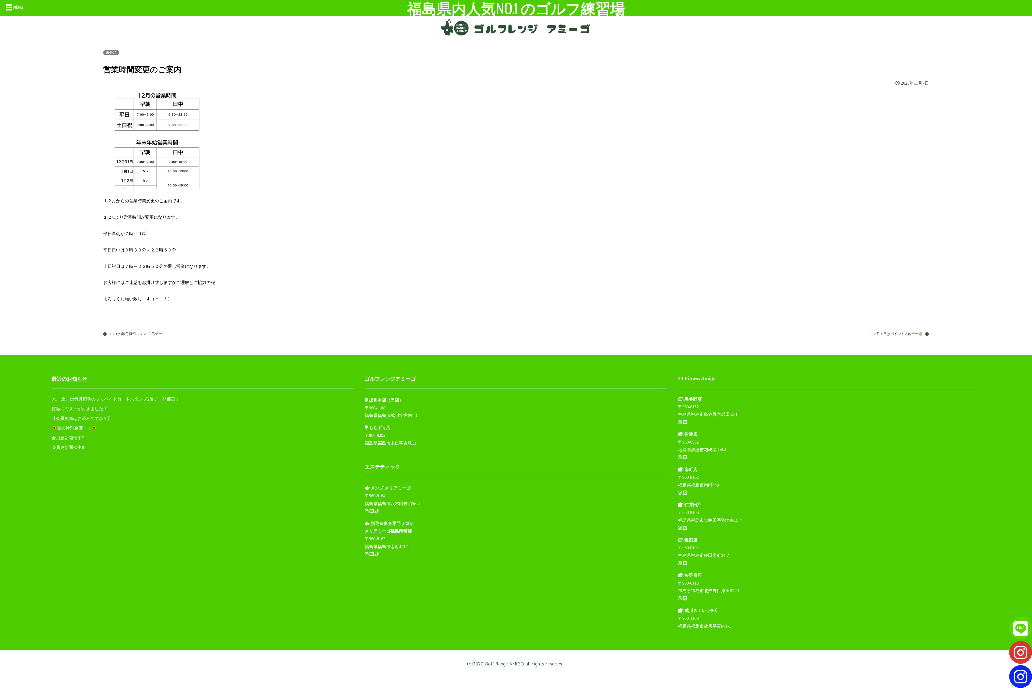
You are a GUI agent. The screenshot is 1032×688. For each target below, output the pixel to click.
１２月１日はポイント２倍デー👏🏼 (896, 334)
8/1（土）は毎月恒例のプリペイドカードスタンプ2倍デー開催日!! (115, 399)
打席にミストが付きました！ (80, 408)
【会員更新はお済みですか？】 (82, 418)
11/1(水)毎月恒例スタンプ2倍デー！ (137, 334)
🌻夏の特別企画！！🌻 (74, 428)
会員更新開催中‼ (68, 447)
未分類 (111, 53)
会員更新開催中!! (68, 437)
